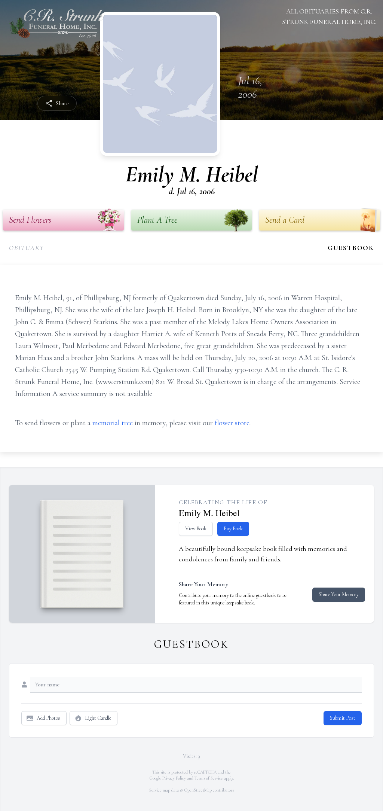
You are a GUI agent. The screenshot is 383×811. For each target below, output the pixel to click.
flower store (232, 422)
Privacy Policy (174, 778)
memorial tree (112, 422)
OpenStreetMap (198, 790)
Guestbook (351, 248)
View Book (195, 528)
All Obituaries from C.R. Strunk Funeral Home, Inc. (329, 16)
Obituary (26, 248)
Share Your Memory (339, 594)
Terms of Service (208, 778)
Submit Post (342, 718)
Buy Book (233, 528)
